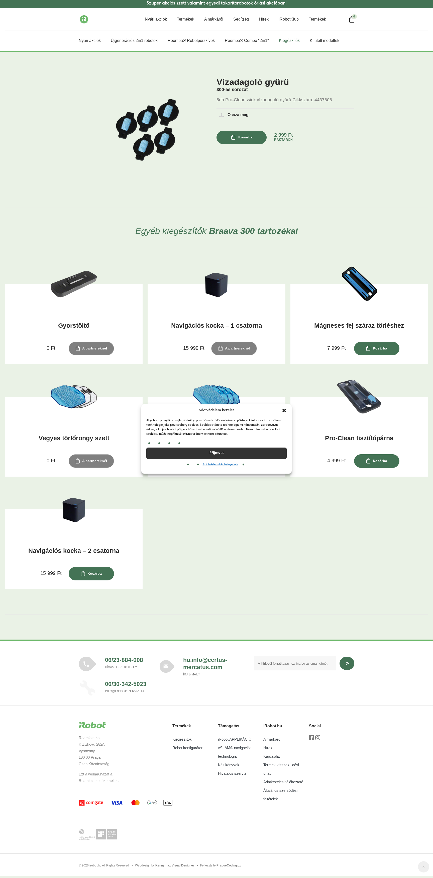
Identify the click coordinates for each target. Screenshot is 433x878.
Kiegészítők (289, 40)
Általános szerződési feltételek (280, 794)
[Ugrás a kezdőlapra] (104, 19)
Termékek (185, 19)
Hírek (264, 19)
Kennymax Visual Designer (174, 865)
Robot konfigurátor (187, 748)
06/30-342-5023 (125, 684)
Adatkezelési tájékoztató (283, 782)
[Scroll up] (423, 867)
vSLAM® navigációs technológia (235, 752)
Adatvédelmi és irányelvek (220, 464)
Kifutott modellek (324, 40)
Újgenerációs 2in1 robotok (134, 40)
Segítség (241, 19)
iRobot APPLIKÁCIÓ (235, 739)
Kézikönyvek (228, 765)
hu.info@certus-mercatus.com (205, 663)
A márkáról (213, 19)
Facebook (311, 739)
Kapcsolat (271, 756)
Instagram (317, 739)
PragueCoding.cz (228, 865)
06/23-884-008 (124, 660)
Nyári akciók (156, 19)
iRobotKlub (289, 19)
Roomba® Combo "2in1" (247, 40)
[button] (284, 410)
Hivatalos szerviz (232, 773)
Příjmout (216, 453)
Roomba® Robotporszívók (191, 40)
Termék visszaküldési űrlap (281, 769)
